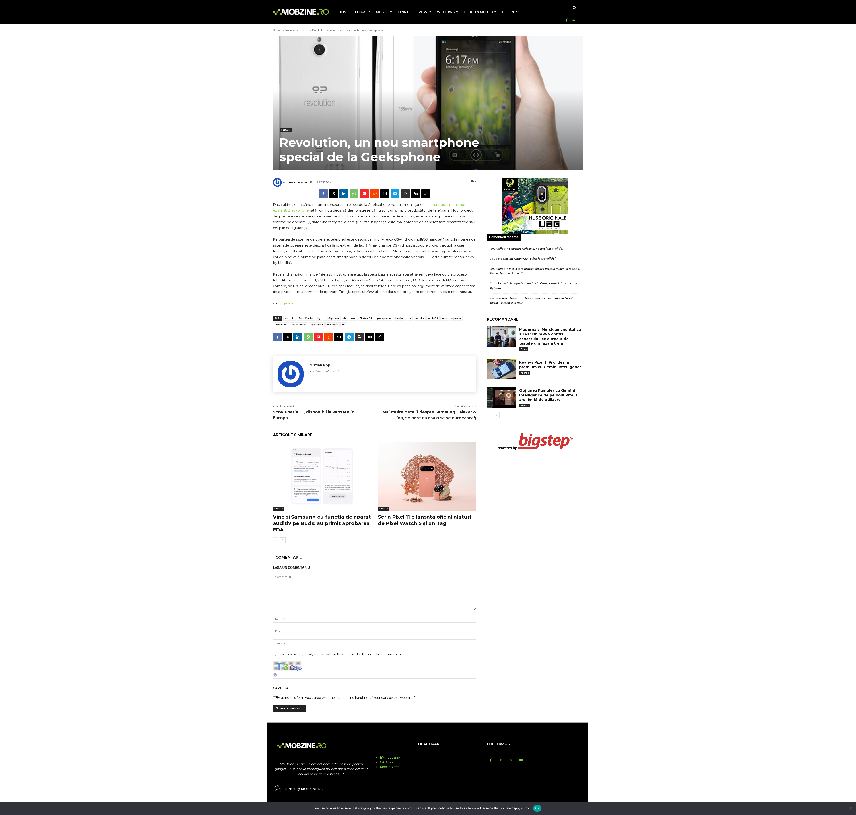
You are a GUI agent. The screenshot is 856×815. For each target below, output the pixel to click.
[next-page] (283, 540)
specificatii (317, 324)
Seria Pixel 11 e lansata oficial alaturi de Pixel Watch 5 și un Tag (424, 520)
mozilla (419, 318)
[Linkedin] (343, 193)
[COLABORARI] (428, 753)
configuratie (332, 318)
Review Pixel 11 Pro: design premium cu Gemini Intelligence (550, 364)
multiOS (433, 318)
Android (278, 508)
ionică (494, 298)
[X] (333, 193)
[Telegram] (395, 193)
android (289, 318)
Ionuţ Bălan (497, 249)
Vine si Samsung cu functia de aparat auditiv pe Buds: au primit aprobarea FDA (322, 523)
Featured (290, 30)
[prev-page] (275, 540)
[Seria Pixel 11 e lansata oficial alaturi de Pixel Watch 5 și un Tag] (427, 476)
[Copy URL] (425, 193)
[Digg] (415, 193)
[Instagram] (501, 760)
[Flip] (364, 193)
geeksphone (384, 318)
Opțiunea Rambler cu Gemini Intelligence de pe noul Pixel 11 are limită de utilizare (549, 395)
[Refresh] (275, 676)
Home (276, 30)
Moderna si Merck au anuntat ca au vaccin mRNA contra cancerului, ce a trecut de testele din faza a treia (550, 336)
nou (444, 318)
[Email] (384, 193)
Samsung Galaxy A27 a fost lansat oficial (536, 249)
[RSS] (573, 20)
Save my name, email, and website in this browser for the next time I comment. (340, 654)
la (410, 318)
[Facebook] (566, 20)
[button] (574, 8)
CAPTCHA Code (285, 688)
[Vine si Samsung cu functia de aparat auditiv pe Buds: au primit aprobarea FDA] (322, 476)
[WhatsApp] (354, 193)
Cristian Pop (297, 182)
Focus (304, 30)
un (343, 324)
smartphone (299, 324)
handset (399, 318)
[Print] (405, 193)
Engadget (286, 303)
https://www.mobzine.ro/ (323, 371)
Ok (537, 808)
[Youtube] (521, 760)
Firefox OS (366, 318)
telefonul (332, 324)
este (353, 318)
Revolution (281, 324)
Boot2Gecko (306, 318)
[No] (850, 808)
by (318, 318)
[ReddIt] (374, 193)
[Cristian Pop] (278, 182)
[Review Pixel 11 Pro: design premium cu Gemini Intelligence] (501, 369)
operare (456, 318)
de (344, 318)
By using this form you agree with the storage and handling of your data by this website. (345, 698)
